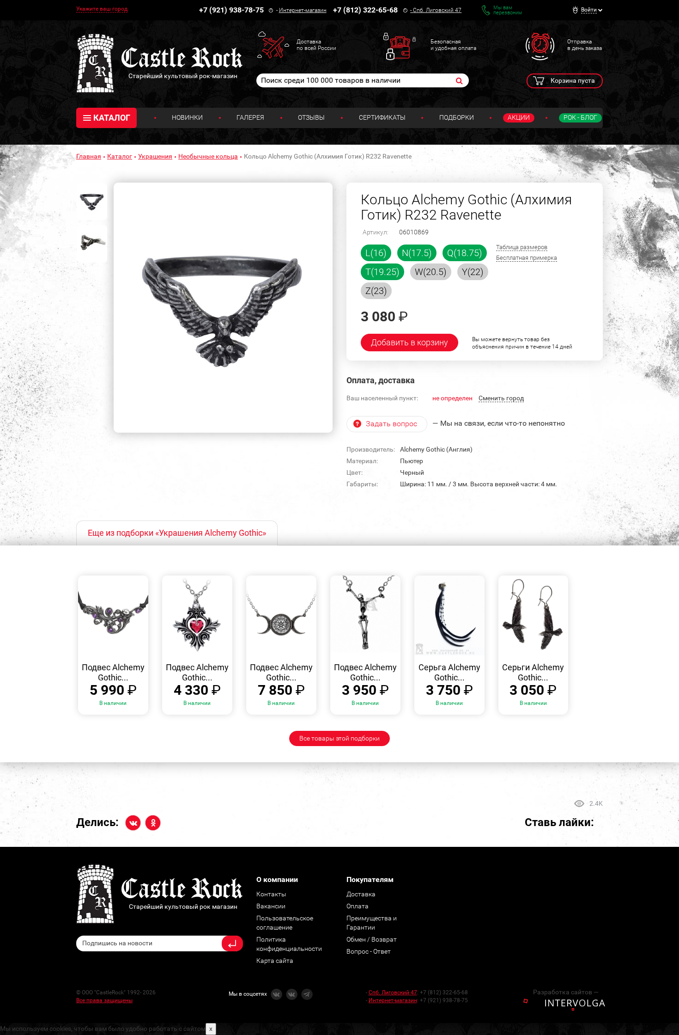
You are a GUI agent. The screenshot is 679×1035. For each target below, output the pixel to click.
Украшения (155, 156)
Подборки (456, 117)
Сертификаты (382, 117)
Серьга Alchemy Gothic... (449, 672)
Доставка (361, 894)
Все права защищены (104, 1000)
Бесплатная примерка (526, 257)
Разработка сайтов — (566, 992)
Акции (519, 117)
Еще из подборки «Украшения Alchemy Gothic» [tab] (177, 533)
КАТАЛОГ (111, 117)
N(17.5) (417, 252)
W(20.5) (431, 271)
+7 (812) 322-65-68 (365, 10)
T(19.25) (382, 271)
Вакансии (270, 906)
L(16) (376, 252)
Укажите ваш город (101, 9)
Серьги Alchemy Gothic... (533, 672)
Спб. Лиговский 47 (437, 10)
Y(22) (473, 271)
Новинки (187, 117)
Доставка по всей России (316, 44)
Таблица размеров (521, 247)
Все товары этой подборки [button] (339, 738)
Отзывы (311, 117)
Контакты (271, 894)
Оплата (357, 906)
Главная (88, 156)
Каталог (119, 156)
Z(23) (376, 290)
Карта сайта (274, 960)
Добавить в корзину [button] (409, 342)
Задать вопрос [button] (391, 423)
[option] (223, 308)
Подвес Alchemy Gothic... (113, 672)
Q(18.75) (464, 252)
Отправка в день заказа (584, 44)
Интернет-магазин (303, 10)
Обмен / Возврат (371, 939)
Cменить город (501, 398)
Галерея (250, 117)
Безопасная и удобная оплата (453, 44)
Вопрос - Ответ (368, 951)
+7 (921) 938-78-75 (231, 10)
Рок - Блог (580, 117)
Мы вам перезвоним (507, 10)
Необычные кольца (208, 156)
